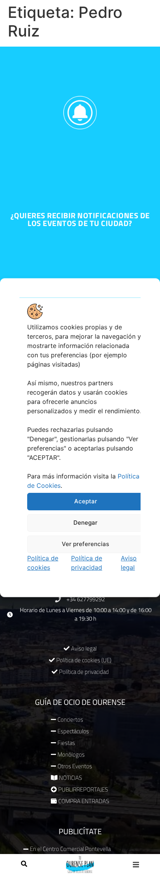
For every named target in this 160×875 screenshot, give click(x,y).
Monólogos (71, 754)
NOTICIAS (70, 777)
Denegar (85, 522)
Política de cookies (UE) (83, 660)
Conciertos (70, 719)
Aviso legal (84, 648)
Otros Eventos (74, 766)
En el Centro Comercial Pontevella (70, 848)
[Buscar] (24, 864)
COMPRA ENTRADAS (83, 801)
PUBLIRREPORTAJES (83, 789)
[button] (136, 864)
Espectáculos (73, 731)
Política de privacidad (84, 671)
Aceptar (85, 501)
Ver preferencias (85, 544)
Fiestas (66, 742)
